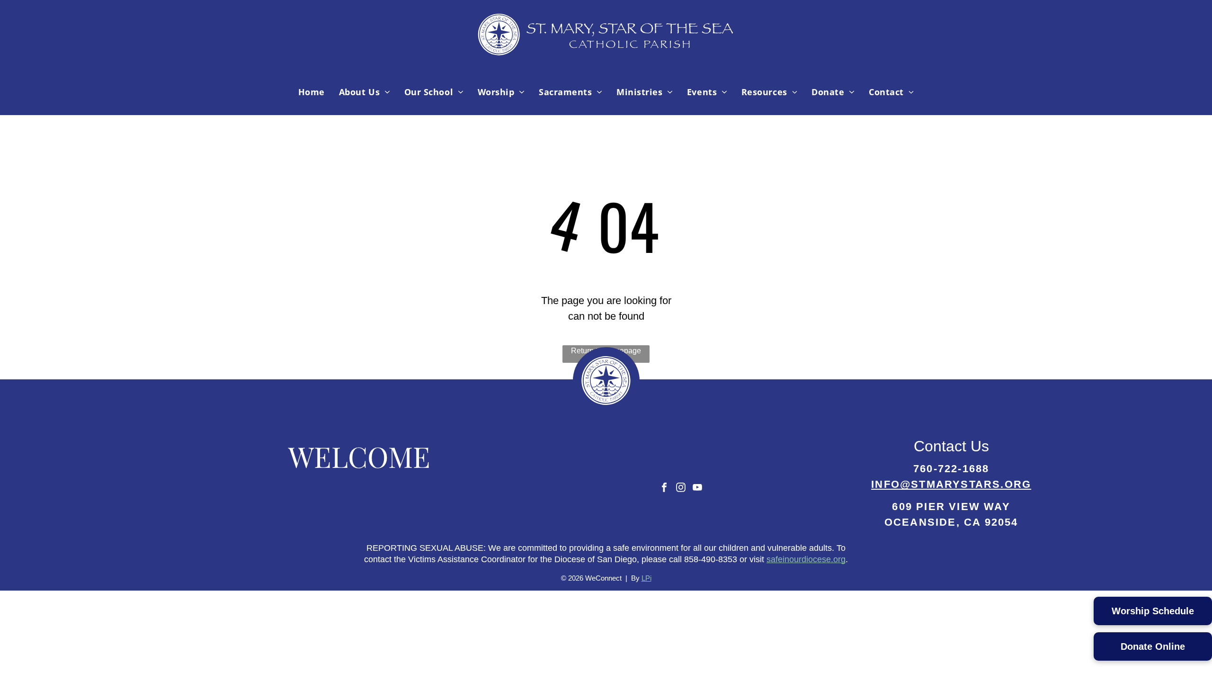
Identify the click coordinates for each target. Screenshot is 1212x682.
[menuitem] (311, 92)
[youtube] (697, 488)
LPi (646, 578)
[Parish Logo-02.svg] (606, 411)
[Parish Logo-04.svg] (606, 54)
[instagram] (681, 488)
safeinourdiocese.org (806, 559)
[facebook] (664, 488)
